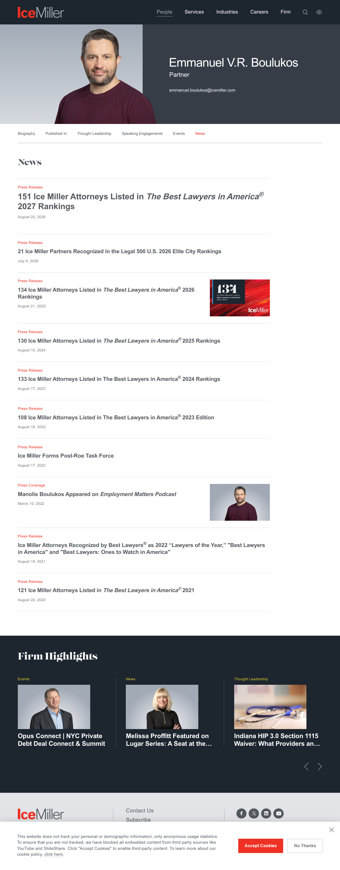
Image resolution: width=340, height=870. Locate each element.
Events (179, 134)
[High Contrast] (319, 12)
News (200, 134)
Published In (56, 134)
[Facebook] (241, 813)
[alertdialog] (170, 846)
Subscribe (138, 820)
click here (53, 854)
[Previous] (306, 766)
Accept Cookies (261, 845)
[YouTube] (278, 813)
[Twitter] (254, 813)
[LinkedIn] (266, 813)
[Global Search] (305, 12)
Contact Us (140, 811)
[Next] (320, 766)
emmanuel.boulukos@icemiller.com (202, 90)
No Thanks (305, 845)
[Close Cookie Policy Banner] (331, 830)
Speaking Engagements (142, 134)
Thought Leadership (94, 134)
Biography (26, 134)
